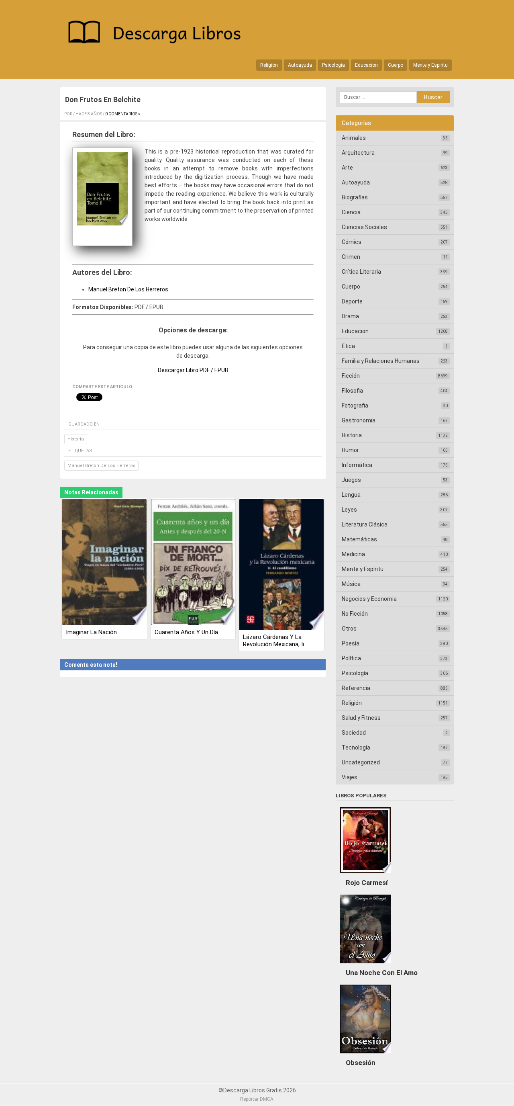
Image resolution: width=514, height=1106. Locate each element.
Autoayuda (300, 65)
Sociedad (354, 732)
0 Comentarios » (122, 114)
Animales (354, 138)
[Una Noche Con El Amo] (365, 965)
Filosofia (352, 390)
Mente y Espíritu (430, 65)
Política (351, 658)
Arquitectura (358, 153)
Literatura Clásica (365, 524)
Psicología (333, 65)
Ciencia (351, 212)
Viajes (349, 777)
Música (351, 584)
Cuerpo (395, 65)
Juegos (351, 480)
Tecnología (356, 747)
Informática (357, 465)
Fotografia (355, 405)
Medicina (353, 554)
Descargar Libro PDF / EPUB (193, 370)
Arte (347, 167)
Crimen (351, 257)
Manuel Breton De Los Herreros (128, 289)
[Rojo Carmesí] (365, 875)
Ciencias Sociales (364, 227)
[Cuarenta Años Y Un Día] (193, 562)
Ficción (351, 376)
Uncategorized (361, 762)
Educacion (366, 65)
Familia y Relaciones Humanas (381, 361)
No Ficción (355, 613)
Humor (350, 450)
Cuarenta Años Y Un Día (186, 632)
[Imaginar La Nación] (104, 562)
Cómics (351, 242)
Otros (349, 628)
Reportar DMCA (256, 1099)
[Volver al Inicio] (158, 33)
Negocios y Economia (369, 599)
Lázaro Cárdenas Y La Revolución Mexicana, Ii (273, 640)
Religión (269, 65)
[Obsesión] (365, 1055)
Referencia (356, 688)
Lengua (351, 495)
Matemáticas (359, 539)
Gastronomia (358, 420)
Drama (350, 316)
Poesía (350, 643)
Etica (348, 346)
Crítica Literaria (361, 271)
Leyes (349, 509)
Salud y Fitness (361, 718)
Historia (75, 439)
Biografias (355, 197)
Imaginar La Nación (91, 632)
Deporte (352, 301)
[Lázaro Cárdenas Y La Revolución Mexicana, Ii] (281, 564)
